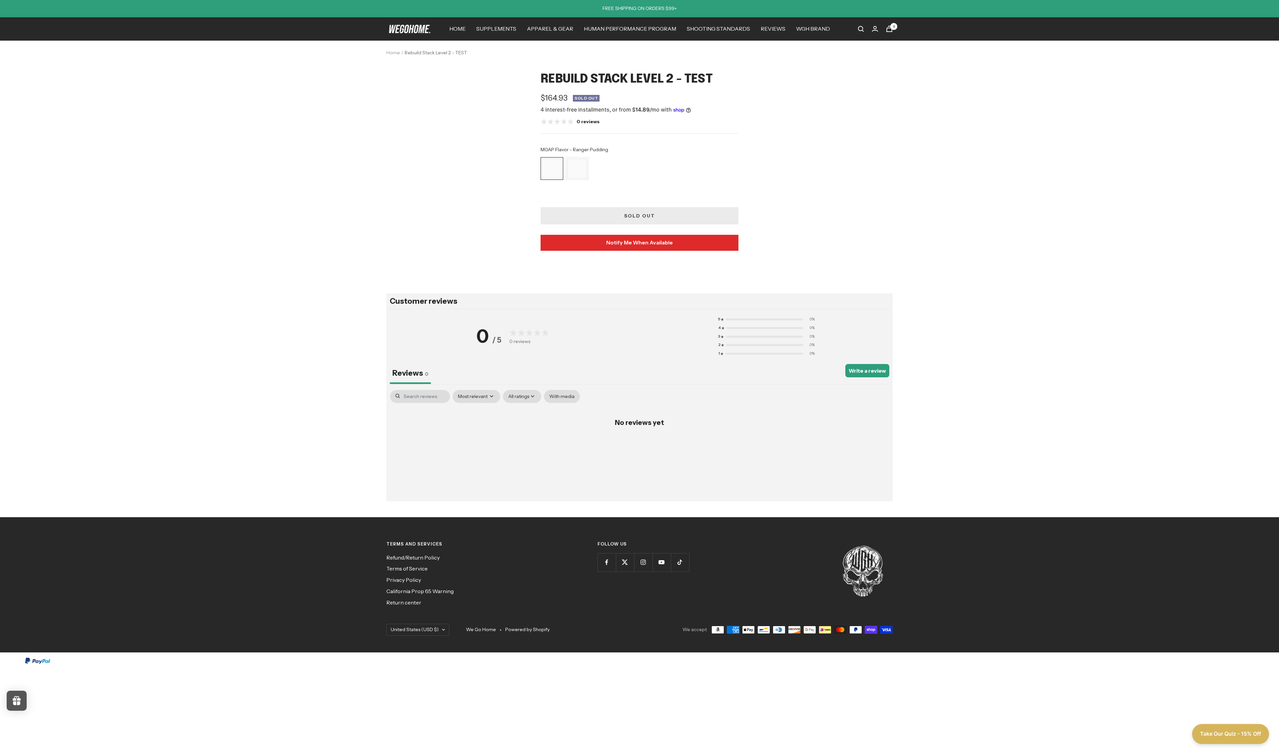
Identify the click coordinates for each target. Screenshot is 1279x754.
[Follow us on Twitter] (625, 562)
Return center (403, 602)
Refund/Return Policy (413, 557)
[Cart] (889, 29)
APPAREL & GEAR (550, 28)
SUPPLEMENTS (496, 28)
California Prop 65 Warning (420, 591)
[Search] (861, 29)
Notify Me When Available (639, 242)
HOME (457, 28)
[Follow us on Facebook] (607, 562)
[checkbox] (562, 396)
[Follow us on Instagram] (643, 562)
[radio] (552, 168)
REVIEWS (773, 28)
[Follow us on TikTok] (680, 562)
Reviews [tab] (410, 373)
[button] (766, 319)
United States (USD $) (415, 629)
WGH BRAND (813, 28)
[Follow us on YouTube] (661, 562)
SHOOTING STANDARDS (718, 28)
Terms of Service (407, 568)
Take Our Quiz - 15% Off (1230, 733)
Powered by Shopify (527, 629)
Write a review (867, 370)
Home (393, 53)
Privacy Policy (403, 579)
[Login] (875, 29)
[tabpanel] (639, 444)
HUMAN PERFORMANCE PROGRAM (630, 28)
